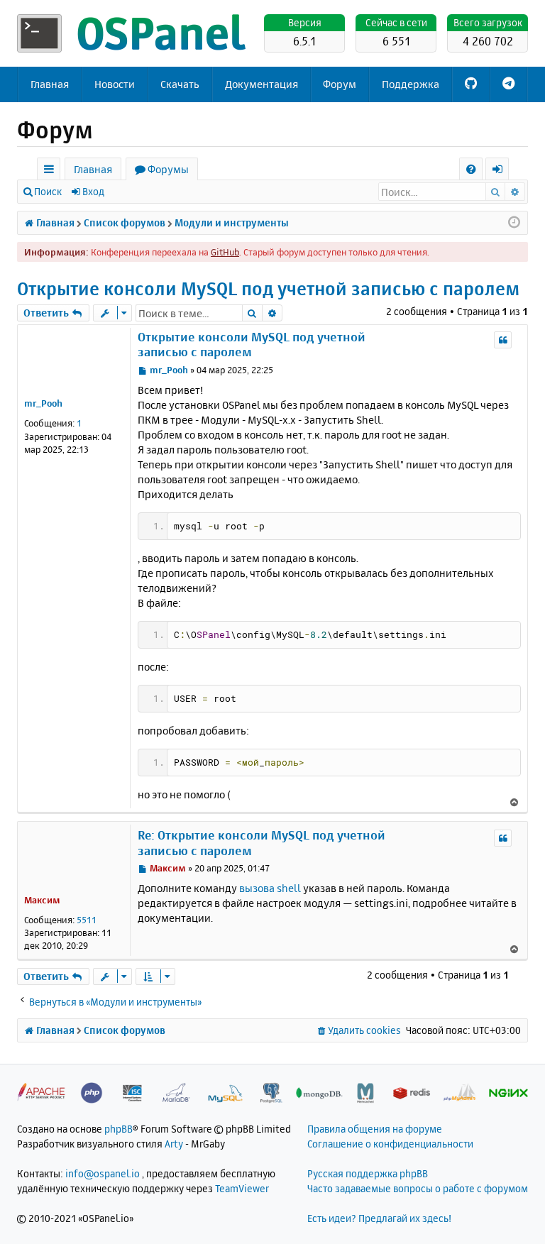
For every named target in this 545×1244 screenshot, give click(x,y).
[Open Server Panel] (134, 33)
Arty (174, 1144)
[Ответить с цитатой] (503, 339)
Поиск (48, 191)
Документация (261, 84)
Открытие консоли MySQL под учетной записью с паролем (268, 288)
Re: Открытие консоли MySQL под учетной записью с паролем (261, 842)
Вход (93, 191)
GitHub (225, 252)
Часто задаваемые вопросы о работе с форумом (417, 1188)
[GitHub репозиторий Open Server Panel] (471, 84)
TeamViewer (242, 1188)
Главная (50, 84)
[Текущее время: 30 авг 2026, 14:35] (514, 223)
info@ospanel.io (102, 1173)
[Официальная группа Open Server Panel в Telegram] (508, 84)
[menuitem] (471, 169)
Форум (339, 84)
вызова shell (270, 888)
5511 (87, 919)
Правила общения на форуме (374, 1129)
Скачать (179, 84)
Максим (42, 900)
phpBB (118, 1129)
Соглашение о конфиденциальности (390, 1144)
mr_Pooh (43, 403)
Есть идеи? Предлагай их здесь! (379, 1218)
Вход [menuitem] (502, 171)
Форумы (168, 169)
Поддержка (410, 84)
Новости (114, 84)
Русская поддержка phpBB (367, 1173)
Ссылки (51, 171)
